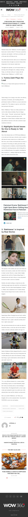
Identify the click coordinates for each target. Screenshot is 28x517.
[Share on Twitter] (19, 417)
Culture (9, 14)
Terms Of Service (10, 3)
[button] (3, 465)
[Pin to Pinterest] (20, 417)
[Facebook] (9, 5)
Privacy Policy (23, 1)
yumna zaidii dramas (8, 411)
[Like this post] (15, 417)
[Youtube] (18, 5)
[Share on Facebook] (17, 417)
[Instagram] (13, 5)
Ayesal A (12, 27)
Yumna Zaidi (21, 408)
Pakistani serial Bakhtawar (9, 408)
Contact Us (19, 3)
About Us (2, 1)
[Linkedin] (17, 496)
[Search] (26, 10)
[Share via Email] (22, 417)
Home (3, 14)
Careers (16, 1)
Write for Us (9, 1)
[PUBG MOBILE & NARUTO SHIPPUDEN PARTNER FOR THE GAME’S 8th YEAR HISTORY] (14, 461)
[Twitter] (11, 5)
